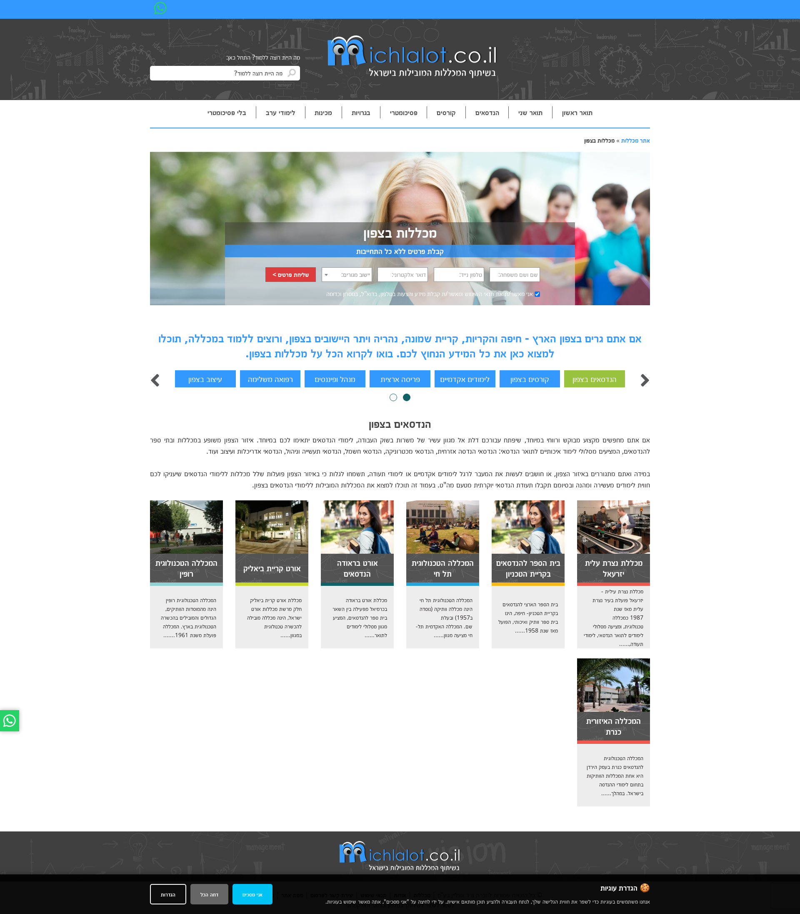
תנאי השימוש (479, 293)
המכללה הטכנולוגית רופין (186, 567)
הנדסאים (487, 112)
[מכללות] (412, 57)
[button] (406, 397)
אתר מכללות (635, 140)
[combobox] (347, 274)
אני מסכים (252, 894)
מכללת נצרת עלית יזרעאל (613, 567)
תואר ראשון (577, 112)
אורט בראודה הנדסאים (357, 567)
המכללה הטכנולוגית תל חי (443, 567)
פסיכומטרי (404, 112)
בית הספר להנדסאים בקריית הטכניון (528, 567)
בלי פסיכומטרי (227, 112)
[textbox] (347, 274)
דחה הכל (209, 894)
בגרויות (361, 112)
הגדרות (168, 894)
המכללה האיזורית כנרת (613, 725)
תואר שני (530, 112)
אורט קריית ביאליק (272, 567)
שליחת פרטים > (290, 274)
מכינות (323, 112)
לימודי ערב (280, 112)
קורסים (446, 112)
